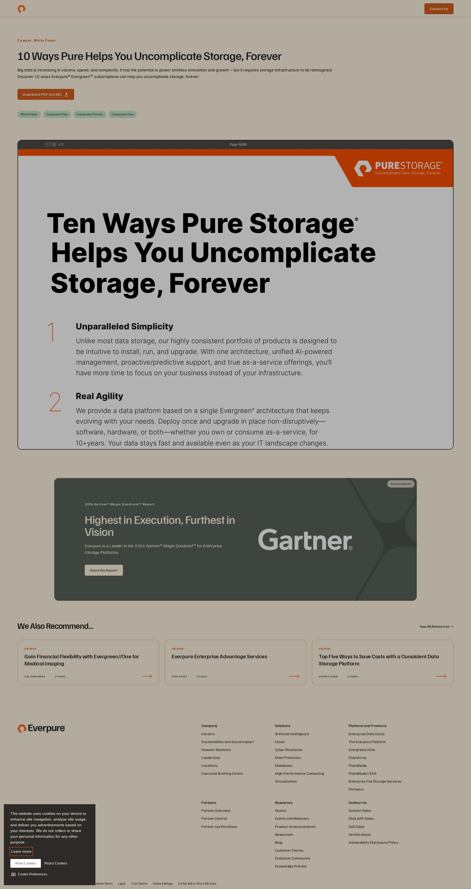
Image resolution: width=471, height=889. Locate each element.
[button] (29, 874)
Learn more (21, 851)
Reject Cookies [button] (55, 863)
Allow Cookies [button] (25, 863)
